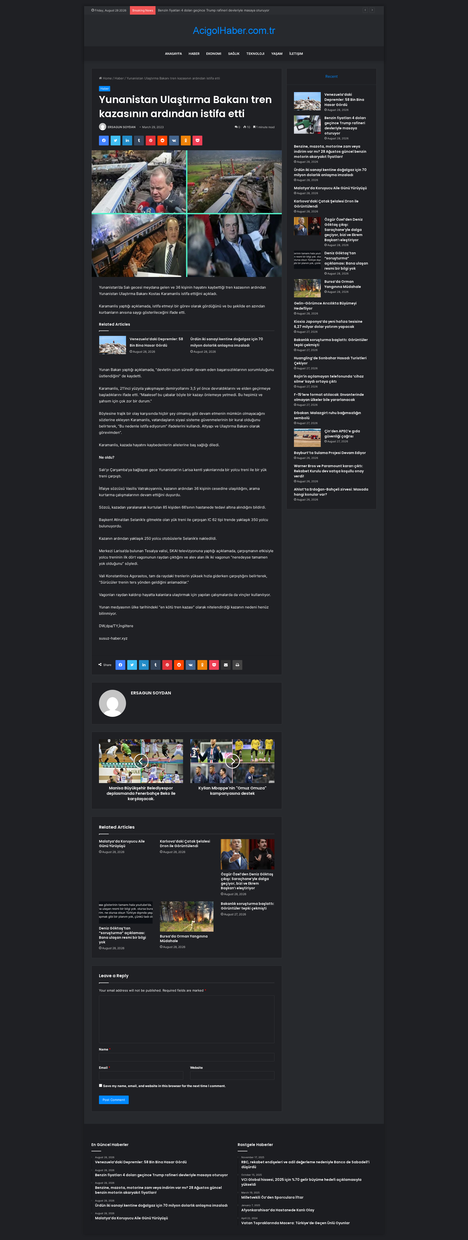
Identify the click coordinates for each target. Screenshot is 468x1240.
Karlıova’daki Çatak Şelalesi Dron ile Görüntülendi (185, 843)
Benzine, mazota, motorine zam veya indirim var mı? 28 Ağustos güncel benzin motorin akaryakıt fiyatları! (237, 10)
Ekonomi (213, 54)
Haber (194, 54)
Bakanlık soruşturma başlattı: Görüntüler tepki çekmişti (247, 906)
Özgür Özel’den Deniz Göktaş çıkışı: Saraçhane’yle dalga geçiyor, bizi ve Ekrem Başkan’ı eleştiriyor (247, 881)
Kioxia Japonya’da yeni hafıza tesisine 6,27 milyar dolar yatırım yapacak (328, 324)
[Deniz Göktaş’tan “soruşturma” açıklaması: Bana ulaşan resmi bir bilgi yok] (126, 912)
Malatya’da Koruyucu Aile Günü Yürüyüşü (122, 843)
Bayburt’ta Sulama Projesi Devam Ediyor (330, 452)
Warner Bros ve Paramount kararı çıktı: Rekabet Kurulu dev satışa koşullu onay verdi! (329, 471)
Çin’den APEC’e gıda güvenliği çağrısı (342, 434)
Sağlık (234, 54)
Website (196, 1068)
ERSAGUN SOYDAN (122, 127)
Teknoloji (255, 54)
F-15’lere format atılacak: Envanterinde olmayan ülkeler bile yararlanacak (329, 397)
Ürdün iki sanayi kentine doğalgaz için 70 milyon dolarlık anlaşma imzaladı (330, 172)
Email (104, 1068)
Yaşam (277, 54)
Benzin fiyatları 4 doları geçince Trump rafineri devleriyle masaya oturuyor (345, 125)
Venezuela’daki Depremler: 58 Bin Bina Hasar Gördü (344, 99)
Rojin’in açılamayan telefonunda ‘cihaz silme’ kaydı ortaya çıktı (329, 379)
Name (105, 1049)
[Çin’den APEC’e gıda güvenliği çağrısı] (307, 438)
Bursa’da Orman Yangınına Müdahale (184, 938)
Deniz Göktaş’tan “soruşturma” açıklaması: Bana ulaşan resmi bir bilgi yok (122, 935)
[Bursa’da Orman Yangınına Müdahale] (187, 916)
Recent (331, 76)
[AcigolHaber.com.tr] (234, 31)
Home (107, 78)
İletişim (296, 54)
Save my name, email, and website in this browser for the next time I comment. (164, 1086)
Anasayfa (173, 54)
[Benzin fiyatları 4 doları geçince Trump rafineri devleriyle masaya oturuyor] (307, 124)
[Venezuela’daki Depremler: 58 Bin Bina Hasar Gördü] (112, 345)
